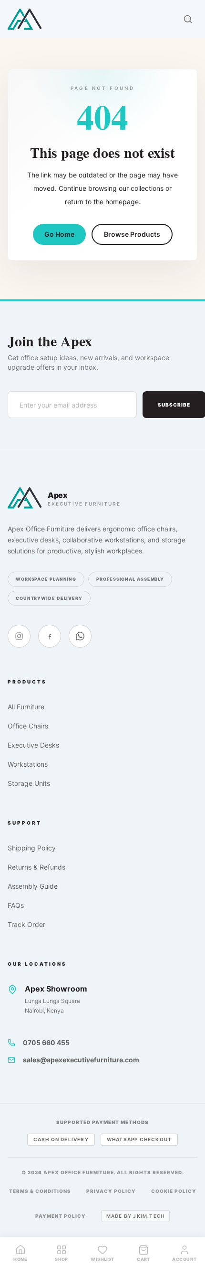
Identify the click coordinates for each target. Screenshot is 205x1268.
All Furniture (26, 707)
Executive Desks (33, 745)
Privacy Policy (111, 1191)
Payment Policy (60, 1216)
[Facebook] (49, 636)
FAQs (16, 905)
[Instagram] (19, 636)
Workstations (28, 764)
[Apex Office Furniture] (25, 19)
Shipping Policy (32, 848)
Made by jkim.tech (135, 1216)
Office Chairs (28, 726)
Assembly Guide (33, 886)
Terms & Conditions (40, 1191)
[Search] (187, 19)
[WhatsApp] (80, 636)
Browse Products (132, 234)
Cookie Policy (173, 1191)
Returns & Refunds (36, 867)
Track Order (26, 924)
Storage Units (29, 783)
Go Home (59, 234)
